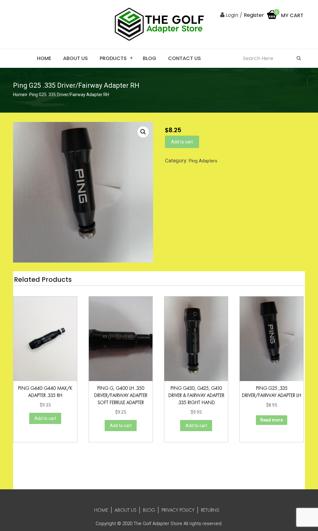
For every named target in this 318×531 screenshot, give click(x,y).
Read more (271, 419)
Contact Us (184, 58)
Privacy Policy (177, 510)
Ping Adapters (203, 161)
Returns (210, 510)
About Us (75, 58)
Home (44, 58)
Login (231, 15)
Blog (149, 58)
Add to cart (182, 141)
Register (254, 15)
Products (113, 58)
